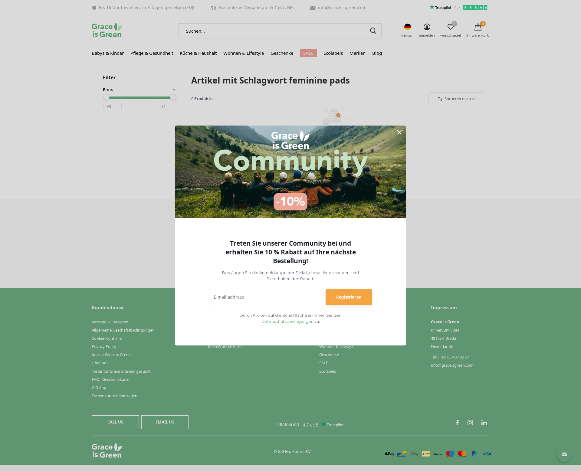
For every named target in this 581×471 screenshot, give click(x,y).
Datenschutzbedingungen (287, 321)
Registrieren (349, 297)
